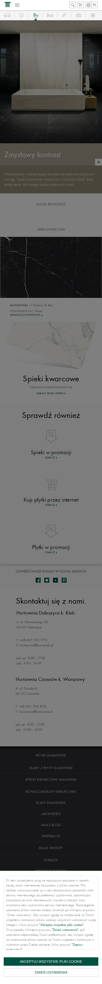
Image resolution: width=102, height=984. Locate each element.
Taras (78, 15)
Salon (7, 15)
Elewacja (93, 15)
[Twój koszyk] (80, 5)
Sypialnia (50, 15)
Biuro (64, 15)
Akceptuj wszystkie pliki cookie (51, 962)
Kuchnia (21, 15)
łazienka (35, 15)
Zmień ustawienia (51, 972)
